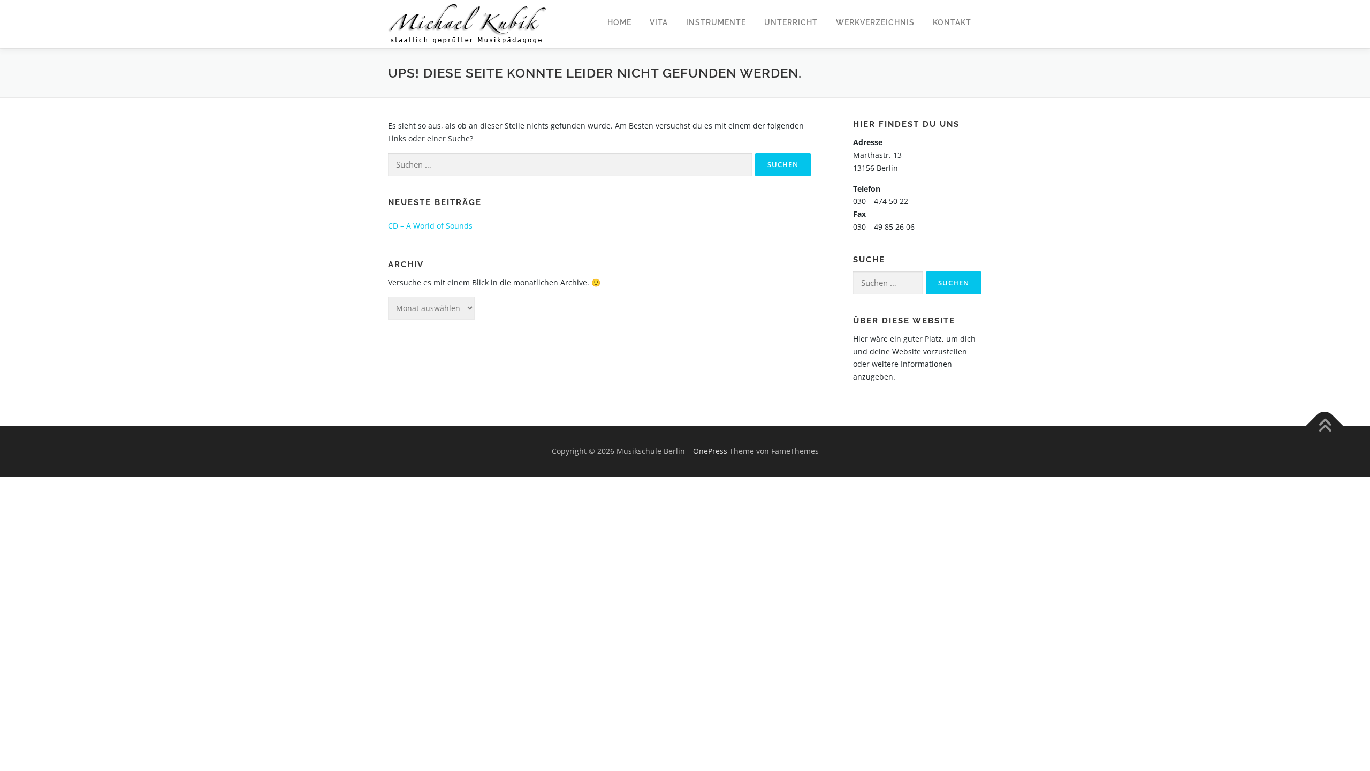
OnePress (710, 451)
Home (619, 22)
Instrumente (716, 22)
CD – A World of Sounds (430, 226)
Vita (659, 22)
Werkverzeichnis (875, 22)
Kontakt (952, 22)
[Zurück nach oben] (1325, 426)
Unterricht (791, 22)
